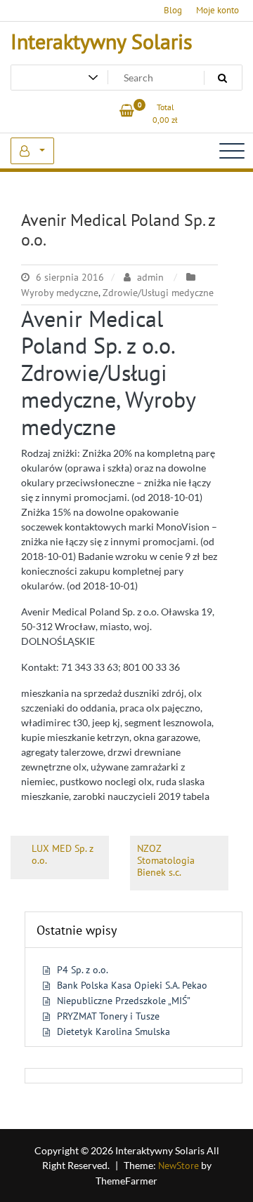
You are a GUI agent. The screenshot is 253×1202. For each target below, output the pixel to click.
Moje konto (217, 10)
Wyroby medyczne (59, 292)
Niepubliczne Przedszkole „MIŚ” (123, 1000)
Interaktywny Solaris (102, 41)
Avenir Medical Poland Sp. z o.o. (118, 230)
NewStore (178, 1165)
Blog (173, 10)
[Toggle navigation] (232, 150)
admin (150, 277)
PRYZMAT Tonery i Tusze (108, 1016)
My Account (32, 151)
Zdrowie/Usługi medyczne (158, 292)
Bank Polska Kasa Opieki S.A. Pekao (132, 985)
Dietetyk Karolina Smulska (113, 1031)
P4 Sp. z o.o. (82, 969)
